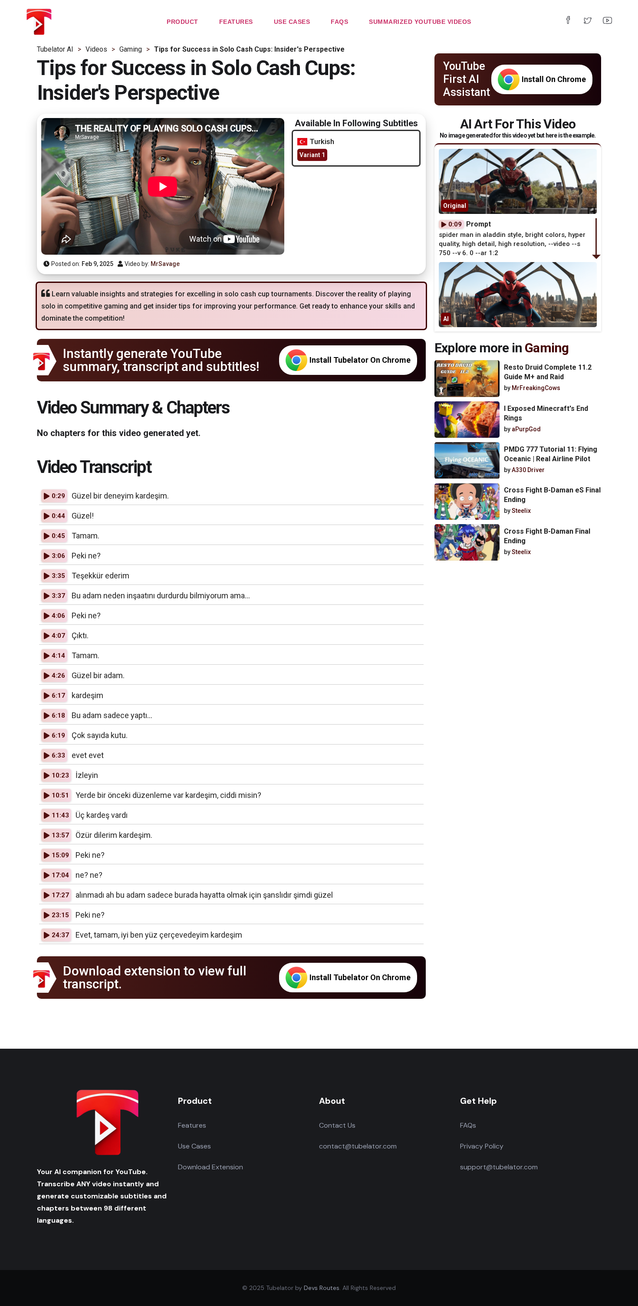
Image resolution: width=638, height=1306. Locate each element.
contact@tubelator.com (358, 1146)
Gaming (547, 347)
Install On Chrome (554, 79)
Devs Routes (321, 1288)
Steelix (521, 511)
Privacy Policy (481, 1146)
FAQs (468, 1125)
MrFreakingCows (536, 388)
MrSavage (165, 263)
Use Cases (194, 1146)
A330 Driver (528, 469)
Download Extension (210, 1166)
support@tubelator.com (499, 1166)
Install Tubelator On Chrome (360, 359)
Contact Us (337, 1125)
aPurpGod (526, 429)
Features (192, 1125)
